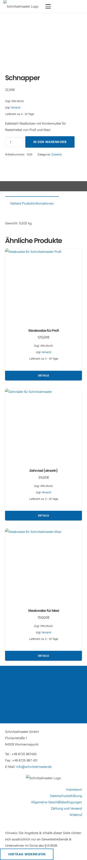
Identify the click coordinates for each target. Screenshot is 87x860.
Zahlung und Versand (66, 808)
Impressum (74, 789)
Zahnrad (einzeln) (43, 470)
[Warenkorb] (66, 6)
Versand (15, 107)
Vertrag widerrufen (27, 854)
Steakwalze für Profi (43, 330)
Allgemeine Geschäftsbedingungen (56, 801)
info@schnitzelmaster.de (34, 766)
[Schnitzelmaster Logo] (20, 6)
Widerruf (75, 814)
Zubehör (56, 154)
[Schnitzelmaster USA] (80, 6)
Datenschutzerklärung (66, 795)
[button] (48, 6)
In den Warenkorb (50, 142)
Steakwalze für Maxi (43, 610)
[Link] (60, 6)
